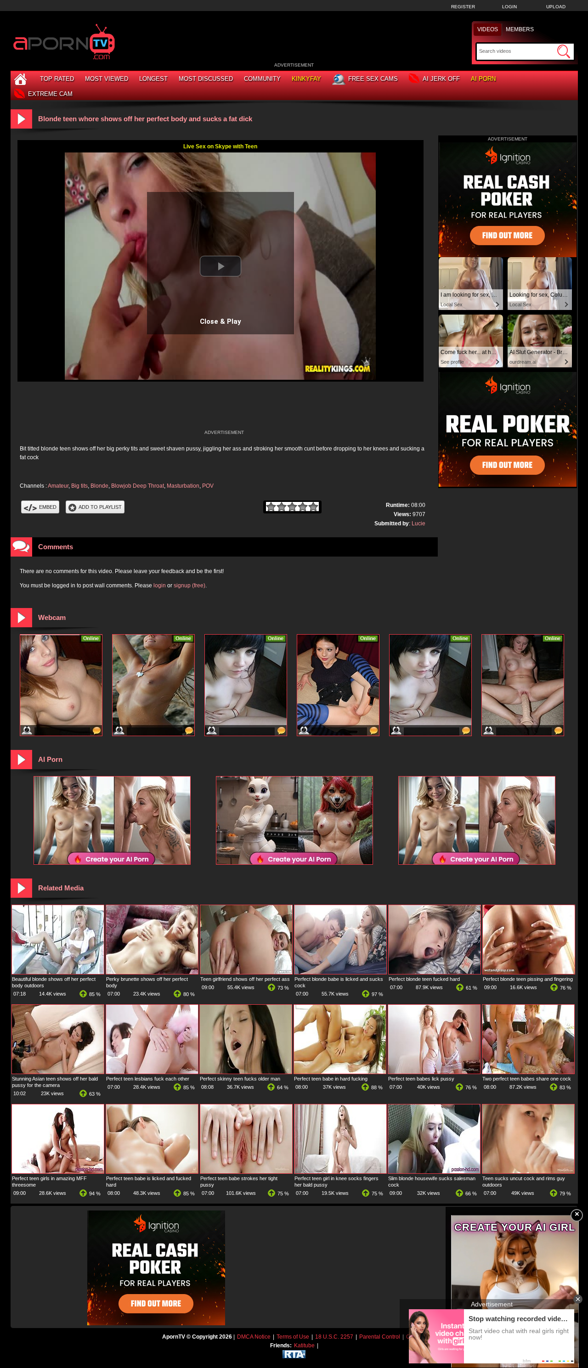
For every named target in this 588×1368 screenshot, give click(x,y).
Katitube (304, 1345)
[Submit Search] (563, 51)
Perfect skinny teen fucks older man (240, 1078)
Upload (555, 6)
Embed (48, 507)
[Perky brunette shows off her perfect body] (152, 972)
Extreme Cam (50, 93)
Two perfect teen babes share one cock (526, 1078)
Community (262, 78)
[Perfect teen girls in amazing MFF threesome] (58, 1171)
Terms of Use (293, 1337)
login (159, 585)
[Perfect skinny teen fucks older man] (246, 1072)
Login (509, 6)
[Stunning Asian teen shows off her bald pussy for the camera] (58, 1072)
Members (520, 29)
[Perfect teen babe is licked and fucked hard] (152, 1171)
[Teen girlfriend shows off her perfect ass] (246, 972)
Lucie (418, 523)
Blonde (99, 486)
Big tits (79, 486)
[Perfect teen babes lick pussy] (434, 1072)
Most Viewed (106, 78)
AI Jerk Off (441, 78)
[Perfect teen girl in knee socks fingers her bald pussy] (340, 1171)
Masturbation (183, 486)
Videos (487, 29)
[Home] (22, 78)
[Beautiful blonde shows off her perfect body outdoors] (58, 972)
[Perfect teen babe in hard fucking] (340, 1072)
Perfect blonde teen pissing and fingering (528, 979)
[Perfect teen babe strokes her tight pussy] (246, 1171)
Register (463, 6)
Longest (153, 78)
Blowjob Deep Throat (137, 486)
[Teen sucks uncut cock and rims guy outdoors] (528, 1171)
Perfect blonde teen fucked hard (424, 979)
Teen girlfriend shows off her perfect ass (245, 979)
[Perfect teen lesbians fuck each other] (152, 1072)
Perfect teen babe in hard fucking (331, 1078)
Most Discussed (206, 78)
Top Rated (57, 78)
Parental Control (379, 1337)
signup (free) (189, 585)
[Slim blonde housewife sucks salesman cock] (434, 1171)
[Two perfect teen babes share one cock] (528, 1072)
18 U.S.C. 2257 (334, 1337)
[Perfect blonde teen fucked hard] (435, 972)
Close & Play (220, 321)
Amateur (58, 486)
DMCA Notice (254, 1337)
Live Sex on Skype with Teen (220, 146)
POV (208, 486)
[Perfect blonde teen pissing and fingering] (529, 972)
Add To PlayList (100, 507)
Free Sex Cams (373, 78)
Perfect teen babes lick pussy (421, 1078)
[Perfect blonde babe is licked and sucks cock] (340, 972)
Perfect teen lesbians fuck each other (147, 1078)
